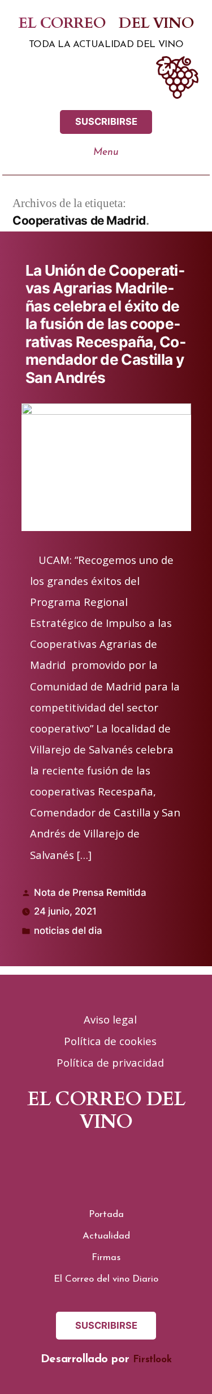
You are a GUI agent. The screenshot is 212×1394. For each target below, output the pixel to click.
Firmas (106, 1257)
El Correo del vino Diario (106, 1279)
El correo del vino (105, 24)
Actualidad (106, 1236)
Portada (106, 1214)
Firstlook (152, 1359)
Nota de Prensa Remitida (90, 892)
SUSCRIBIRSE (106, 121)
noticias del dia (68, 930)
